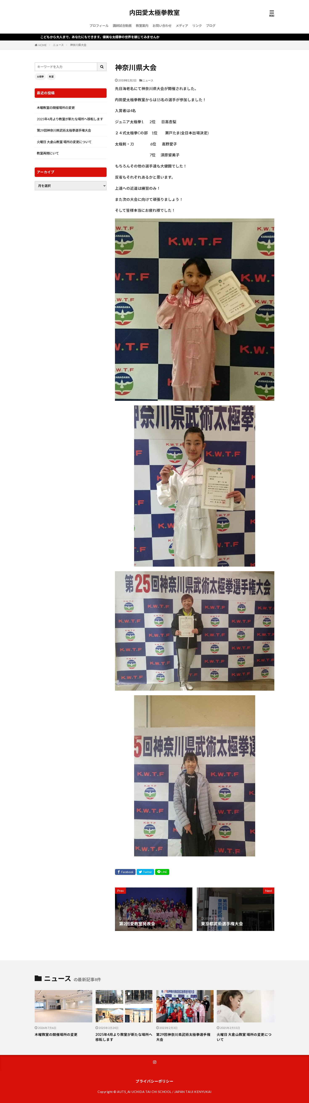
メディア (182, 25)
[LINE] (162, 872)
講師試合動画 (122, 25)
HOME (42, 45)
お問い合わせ (162, 25)
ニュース (58, 45)
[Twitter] (145, 872)
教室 (51, 76)
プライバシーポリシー (154, 1081)
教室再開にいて (48, 153)
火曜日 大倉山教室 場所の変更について (64, 142)
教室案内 (142, 25)
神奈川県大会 (78, 45)
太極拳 (40, 76)
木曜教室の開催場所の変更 (56, 108)
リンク (197, 25)
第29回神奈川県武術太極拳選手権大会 (64, 130)
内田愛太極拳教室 (154, 12)
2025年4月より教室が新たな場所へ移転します (70, 119)
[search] (102, 66)
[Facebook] (125, 872)
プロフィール (99, 25)
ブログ (210, 25)
